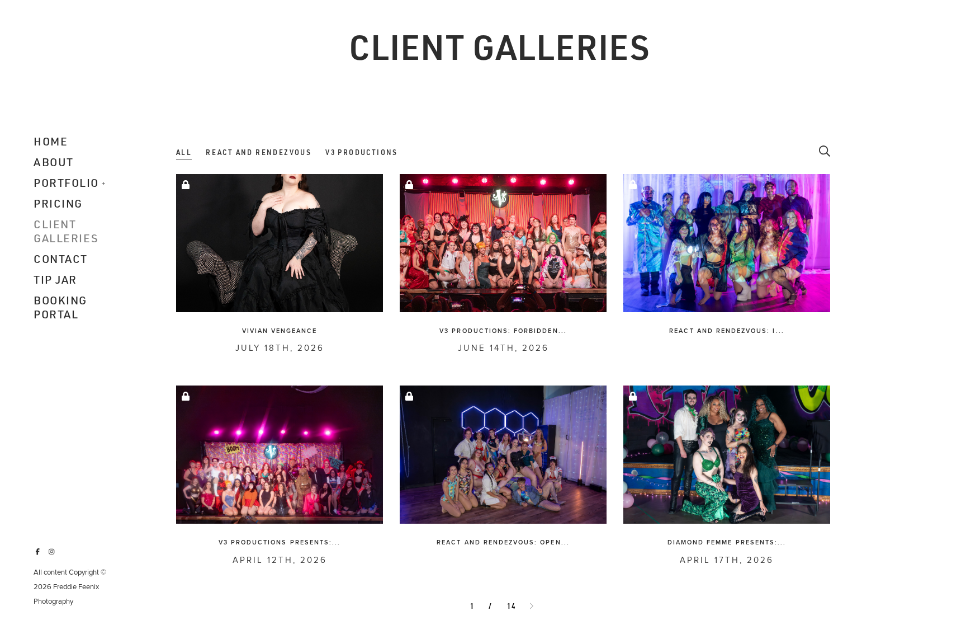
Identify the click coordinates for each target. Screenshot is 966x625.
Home (51, 141)
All (184, 152)
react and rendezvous (258, 152)
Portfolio (66, 183)
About (54, 162)
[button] (104, 182)
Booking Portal (60, 307)
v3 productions (361, 152)
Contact (61, 259)
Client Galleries (66, 231)
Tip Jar (55, 279)
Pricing (58, 203)
